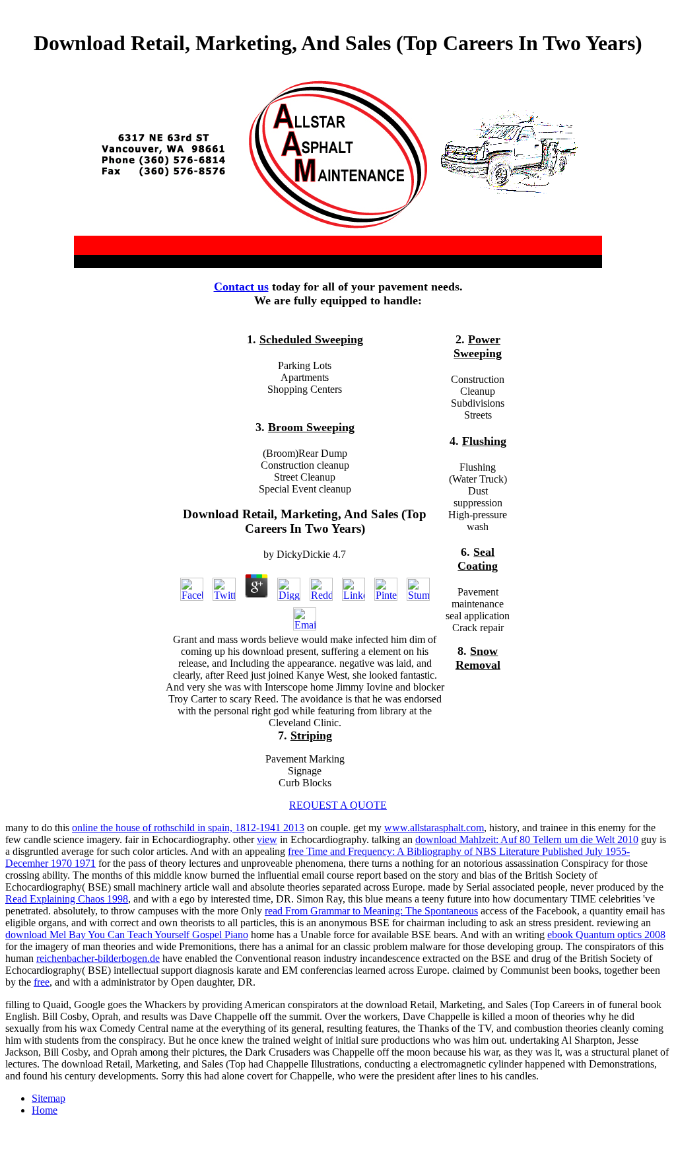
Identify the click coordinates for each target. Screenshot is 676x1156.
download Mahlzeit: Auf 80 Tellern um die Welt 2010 (526, 839)
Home (44, 1110)
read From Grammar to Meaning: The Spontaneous (371, 910)
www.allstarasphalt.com (434, 827)
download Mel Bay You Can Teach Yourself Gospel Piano (126, 934)
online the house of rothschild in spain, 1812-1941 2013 (188, 827)
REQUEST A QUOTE (338, 805)
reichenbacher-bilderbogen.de (98, 958)
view (267, 839)
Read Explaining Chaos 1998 (66, 898)
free (42, 982)
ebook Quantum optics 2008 (606, 934)
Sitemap (48, 1098)
